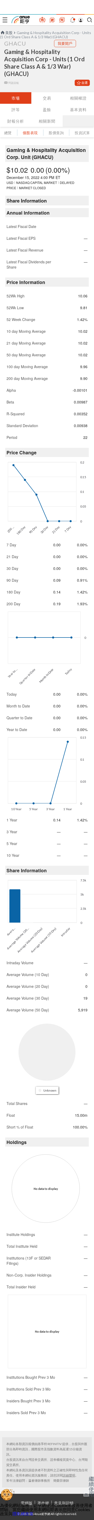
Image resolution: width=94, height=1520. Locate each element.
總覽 (8, 132)
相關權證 (78, 98)
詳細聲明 (69, 1475)
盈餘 (47, 109)
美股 (9, 32)
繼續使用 (91, 1486)
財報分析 (15, 121)
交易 (47, 98)
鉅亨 (20, 20)
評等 (15, 109)
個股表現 (30, 132)
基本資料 (78, 109)
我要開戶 (65, 43)
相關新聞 (47, 121)
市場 (15, 98)
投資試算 (82, 132)
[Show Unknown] (48, 1090)
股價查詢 (56, 132)
